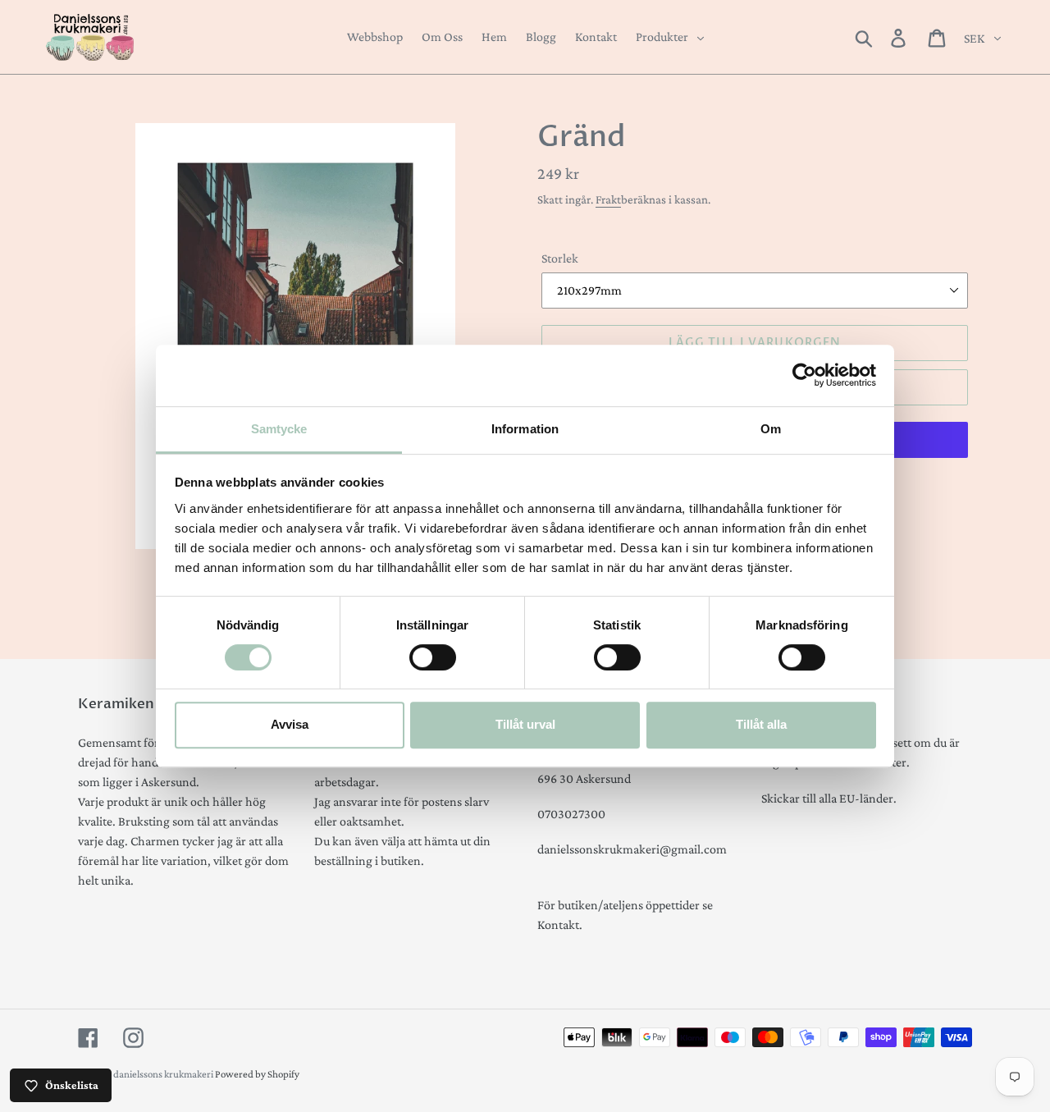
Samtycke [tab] (279, 429)
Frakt (608, 199)
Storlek (559, 258)
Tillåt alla (761, 724)
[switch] (432, 657)
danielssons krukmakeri (164, 1074)
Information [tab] (525, 429)
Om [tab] (770, 429)
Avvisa (289, 724)
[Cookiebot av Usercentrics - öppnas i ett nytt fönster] (804, 375)
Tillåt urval (525, 724)
